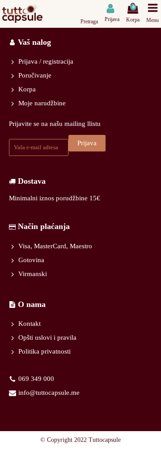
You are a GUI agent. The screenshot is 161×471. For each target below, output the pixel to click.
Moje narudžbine (42, 103)
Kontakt (29, 323)
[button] (112, 13)
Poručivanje (34, 75)
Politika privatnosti (44, 351)
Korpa (27, 89)
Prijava (87, 143)
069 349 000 (36, 378)
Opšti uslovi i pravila (47, 337)
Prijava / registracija (45, 61)
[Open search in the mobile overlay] (90, 8)
